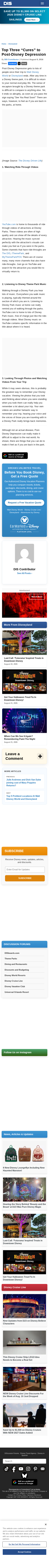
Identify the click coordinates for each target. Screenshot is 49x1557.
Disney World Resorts (15, 975)
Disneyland (12, 44)
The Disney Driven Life (30, 160)
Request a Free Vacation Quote (24, 502)
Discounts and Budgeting (17, 970)
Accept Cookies (24, 1552)
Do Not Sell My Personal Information (24, 1544)
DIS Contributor (11, 59)
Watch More (36, 597)
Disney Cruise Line (14, 981)
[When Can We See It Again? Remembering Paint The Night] (24, 720)
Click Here (31, 20)
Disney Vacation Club (15, 986)
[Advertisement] (24, 196)
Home (4, 44)
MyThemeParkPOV (11, 257)
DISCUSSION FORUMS (17, 944)
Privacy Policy (21, 1495)
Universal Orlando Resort (17, 992)
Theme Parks (11, 958)
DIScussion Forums (12, 1453)
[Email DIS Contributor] (24, 578)
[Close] (46, 1524)
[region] (24, 1539)
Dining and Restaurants (16, 964)
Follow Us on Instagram (17, 1052)
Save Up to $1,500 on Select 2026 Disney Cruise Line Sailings (24, 15)
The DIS (6, 253)
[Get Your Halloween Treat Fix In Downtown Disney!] (24, 681)
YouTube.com (9, 224)
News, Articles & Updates (18, 1134)
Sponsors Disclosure (34, 1495)
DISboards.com (12, 953)
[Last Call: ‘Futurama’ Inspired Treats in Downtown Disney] (24, 642)
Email (24, 63)
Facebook (12, 63)
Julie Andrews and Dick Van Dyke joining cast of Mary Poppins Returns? (23, 781)
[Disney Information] (8, 3)
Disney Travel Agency (28, 1453)
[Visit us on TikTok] (6, 1469)
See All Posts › (24, 573)
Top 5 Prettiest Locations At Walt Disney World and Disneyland (23, 796)
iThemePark (18, 253)
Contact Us (11, 1495)
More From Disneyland (18, 624)
